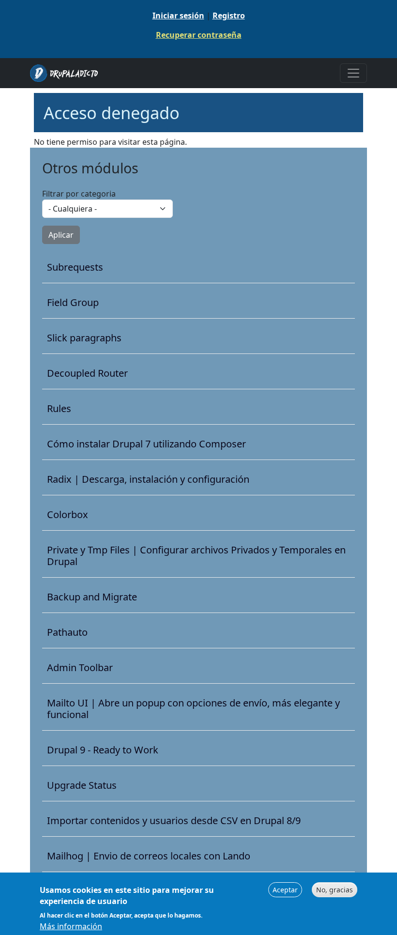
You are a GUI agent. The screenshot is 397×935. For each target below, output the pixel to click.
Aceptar (285, 889)
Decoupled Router (87, 373)
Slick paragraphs (84, 338)
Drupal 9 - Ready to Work (102, 750)
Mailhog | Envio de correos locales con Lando (148, 856)
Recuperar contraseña (199, 35)
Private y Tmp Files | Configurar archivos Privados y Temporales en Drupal (196, 555)
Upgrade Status (82, 785)
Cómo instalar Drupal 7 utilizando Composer (146, 444)
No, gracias (334, 889)
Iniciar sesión (178, 15)
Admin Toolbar (80, 668)
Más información (71, 926)
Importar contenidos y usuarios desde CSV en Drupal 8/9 (174, 821)
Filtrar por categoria (79, 193)
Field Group (73, 302)
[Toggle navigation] (353, 73)
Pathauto (67, 632)
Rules (59, 408)
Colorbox (67, 515)
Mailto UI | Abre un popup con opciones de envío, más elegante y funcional (193, 708)
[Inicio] (68, 73)
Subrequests (75, 267)
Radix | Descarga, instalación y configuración (148, 479)
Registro (229, 15)
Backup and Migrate (92, 597)
